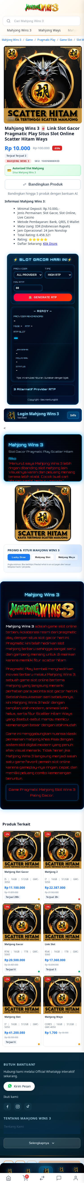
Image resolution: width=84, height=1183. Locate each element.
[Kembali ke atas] (75, 1161)
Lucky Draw (19, 557)
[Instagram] (18, 1107)
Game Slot (66, 39)
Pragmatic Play (46, 39)
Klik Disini (50, 244)
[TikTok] (28, 1107)
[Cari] (8, 21)
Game (29, 39)
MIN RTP (19, 282)
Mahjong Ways (50, 30)
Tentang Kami (14, 1127)
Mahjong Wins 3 (19, 30)
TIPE (48, 269)
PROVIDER (20, 269)
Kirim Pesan (22, 1087)
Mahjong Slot (42, 557)
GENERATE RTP (43, 297)
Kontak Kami (13, 1134)
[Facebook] (7, 1107)
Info (73, 416)
